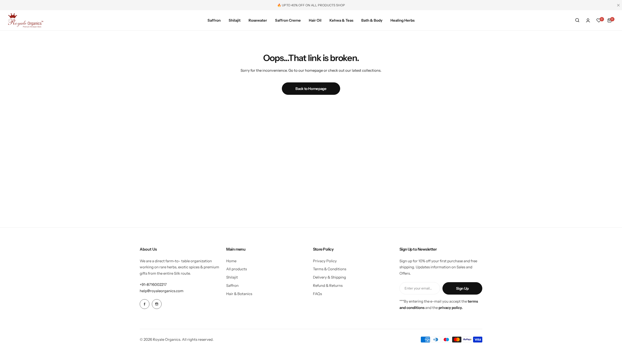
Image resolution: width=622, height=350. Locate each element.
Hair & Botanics (239, 293)
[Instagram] (157, 304)
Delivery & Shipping (329, 277)
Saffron (232, 285)
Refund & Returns (328, 285)
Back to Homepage (310, 88)
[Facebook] (144, 304)
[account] (588, 20)
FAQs (317, 293)
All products (236, 269)
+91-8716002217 (153, 284)
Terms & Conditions (329, 269)
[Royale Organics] (25, 20)
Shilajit (232, 277)
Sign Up (462, 288)
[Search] (577, 20)
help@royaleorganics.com (161, 291)
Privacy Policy (325, 261)
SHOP (340, 5)
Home (231, 261)
